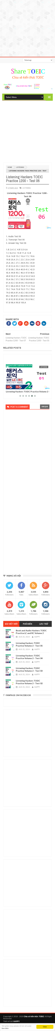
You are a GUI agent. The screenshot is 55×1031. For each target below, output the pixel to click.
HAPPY (16, 1021)
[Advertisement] (27, 27)
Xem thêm (5, 1028)
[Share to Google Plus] (14, 386)
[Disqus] (27, 452)
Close (45, 1027)
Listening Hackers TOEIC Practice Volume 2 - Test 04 (29, 656)
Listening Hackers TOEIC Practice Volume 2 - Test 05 (29, 644)
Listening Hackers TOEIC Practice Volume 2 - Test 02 (29, 682)
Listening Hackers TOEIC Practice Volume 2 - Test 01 (27, 392)
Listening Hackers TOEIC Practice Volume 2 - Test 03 (29, 669)
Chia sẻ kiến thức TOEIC (34, 1016)
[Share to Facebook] (8, 386)
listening (20, 167)
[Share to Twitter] (11, 386)
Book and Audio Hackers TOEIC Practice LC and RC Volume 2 (31, 631)
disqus (45, 406)
